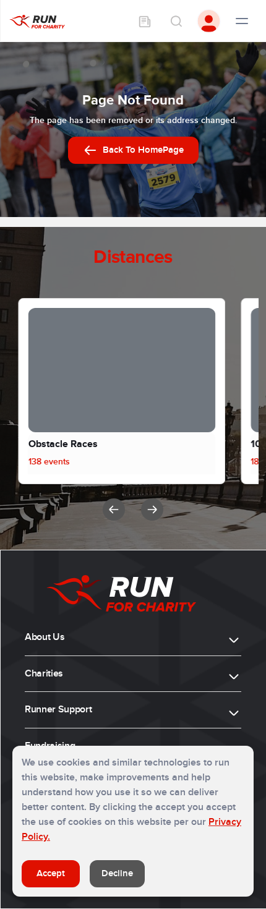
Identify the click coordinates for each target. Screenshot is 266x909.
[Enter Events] (144, 21)
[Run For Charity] (37, 21)
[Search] (175, 21)
